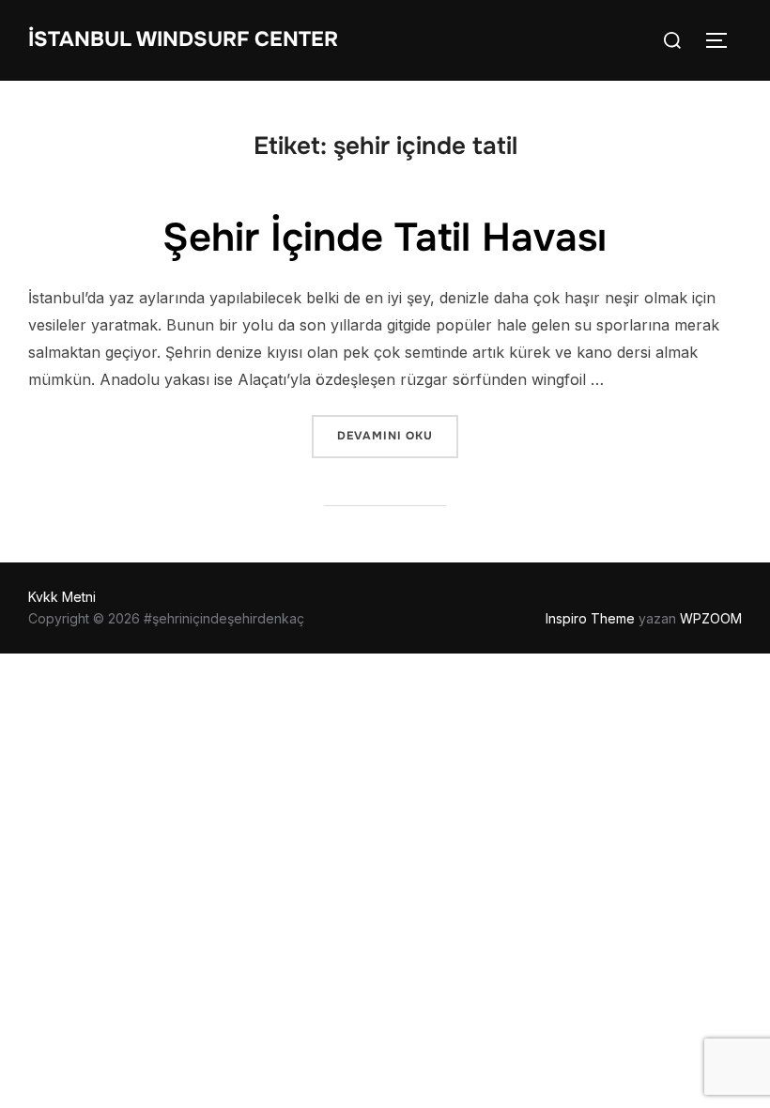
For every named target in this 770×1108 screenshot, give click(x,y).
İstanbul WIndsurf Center (183, 39)
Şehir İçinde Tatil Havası (384, 237)
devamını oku (397, 435)
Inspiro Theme (590, 618)
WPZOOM (711, 618)
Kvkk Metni (62, 597)
